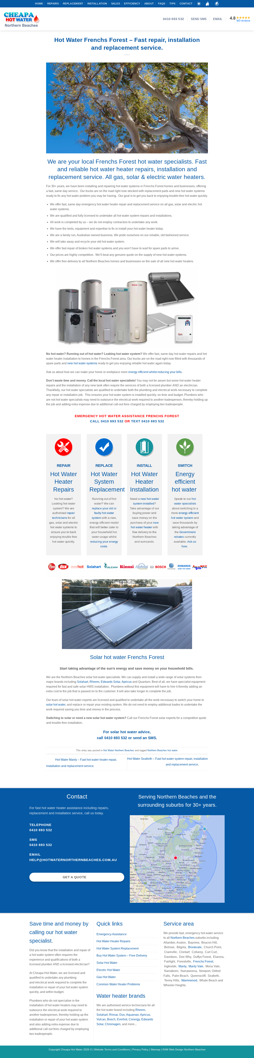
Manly (182, 966)
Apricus (127, 681)
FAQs (161, 3)
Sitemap (155, 1049)
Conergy (134, 1019)
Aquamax (132, 1014)
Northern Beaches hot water (162, 750)
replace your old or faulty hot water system (104, 513)
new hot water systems (82, 363)
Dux (122, 1014)
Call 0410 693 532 (106, 421)
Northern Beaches (182, 937)
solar (133, 177)
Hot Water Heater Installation (144, 482)
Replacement (73, 3)
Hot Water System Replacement (107, 482)
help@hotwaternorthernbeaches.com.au (73, 860)
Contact (186, 3)
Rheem (94, 681)
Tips (172, 3)
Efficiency (132, 3)
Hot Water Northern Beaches (118, 750)
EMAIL (217, 19)
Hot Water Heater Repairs (63, 482)
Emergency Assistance (112, 934)
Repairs (53, 3)
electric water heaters (175, 177)
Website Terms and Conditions (112, 1049)
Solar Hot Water (107, 962)
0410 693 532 (40, 830)
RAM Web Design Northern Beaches (184, 1049)
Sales (115, 3)
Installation (97, 3)
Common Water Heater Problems (118, 984)
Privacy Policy (140, 1049)
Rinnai (113, 1014)
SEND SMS (199, 19)
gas (118, 177)
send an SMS (144, 738)
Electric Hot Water (108, 970)
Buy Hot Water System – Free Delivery (122, 955)
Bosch (111, 1019)
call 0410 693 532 (112, 738)
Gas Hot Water (106, 977)
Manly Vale (195, 966)
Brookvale (195, 947)
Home (39, 3)
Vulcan (101, 1019)
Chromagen (112, 1024)
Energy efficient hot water (185, 482)
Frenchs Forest (203, 961)
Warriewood (189, 980)
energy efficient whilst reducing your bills (155, 372)
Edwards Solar (110, 681)
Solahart (82, 681)
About (149, 3)
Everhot (122, 1019)
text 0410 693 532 (147, 421)
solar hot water (55, 704)
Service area (178, 924)
